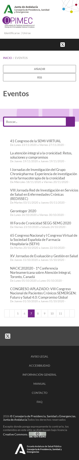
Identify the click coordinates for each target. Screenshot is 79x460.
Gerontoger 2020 (23, 211)
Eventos (21, 58)
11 (60, 313)
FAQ (39, 402)
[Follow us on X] (62, 44)
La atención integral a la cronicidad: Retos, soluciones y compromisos (41, 155)
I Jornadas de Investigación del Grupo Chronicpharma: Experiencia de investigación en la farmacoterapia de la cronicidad (43, 173)
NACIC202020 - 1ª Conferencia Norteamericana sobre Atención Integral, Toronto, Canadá (40, 272)
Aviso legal (39, 356)
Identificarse (12, 33)
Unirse (26, 33)
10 (52, 313)
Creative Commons (15, 434)
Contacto (39, 392)
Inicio (7, 58)
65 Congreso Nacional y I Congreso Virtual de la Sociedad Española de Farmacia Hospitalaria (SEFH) (43, 239)
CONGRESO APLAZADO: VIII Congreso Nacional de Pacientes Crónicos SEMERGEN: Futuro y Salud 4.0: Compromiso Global (43, 293)
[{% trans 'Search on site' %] (77, 44)
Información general (39, 374)
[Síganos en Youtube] (73, 44)
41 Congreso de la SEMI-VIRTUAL (35, 141)
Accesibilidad (39, 365)
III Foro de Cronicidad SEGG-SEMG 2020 (40, 223)
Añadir (39, 69)
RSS (39, 77)
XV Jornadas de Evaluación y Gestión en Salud (44, 256)
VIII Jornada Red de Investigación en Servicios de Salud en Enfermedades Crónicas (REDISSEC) (44, 194)
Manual (39, 383)
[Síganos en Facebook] (69, 44)
